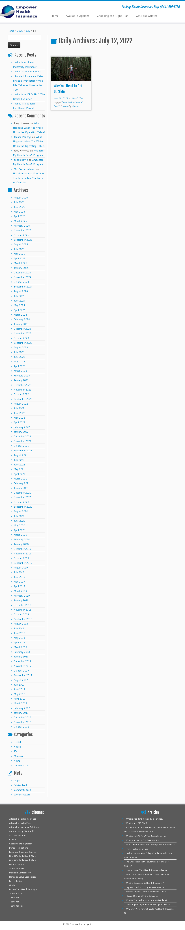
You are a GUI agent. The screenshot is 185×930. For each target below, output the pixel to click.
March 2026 (20, 221)
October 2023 (21, 338)
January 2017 (21, 712)
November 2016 (22, 722)
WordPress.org (22, 794)
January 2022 (21, 431)
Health (17, 746)
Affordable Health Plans (20, 823)
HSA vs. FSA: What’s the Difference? (143, 896)
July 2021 (19, 459)
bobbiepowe (21, 160)
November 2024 (22, 277)
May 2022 (19, 417)
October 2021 (21, 445)
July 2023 (19, 352)
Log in (17, 780)
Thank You (14, 897)
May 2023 (19, 361)
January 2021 (21, 488)
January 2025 (21, 267)
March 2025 (20, 263)
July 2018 (19, 628)
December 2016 (22, 717)
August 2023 (21, 347)
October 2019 (21, 558)
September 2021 (23, 450)
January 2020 (21, 544)
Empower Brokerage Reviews (22, 852)
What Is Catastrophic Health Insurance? (145, 883)
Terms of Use (15, 893)
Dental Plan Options (18, 847)
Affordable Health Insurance (22, 818)
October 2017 (21, 670)
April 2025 (19, 258)
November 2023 (22, 333)
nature (65, 106)
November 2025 (22, 230)
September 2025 (23, 239)
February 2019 (22, 595)
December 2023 (22, 328)
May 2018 (19, 637)
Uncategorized (21, 765)
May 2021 (19, 469)
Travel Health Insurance (137, 849)
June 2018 (19, 633)
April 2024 (19, 310)
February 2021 (22, 483)
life (15, 751)
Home (55, 16)
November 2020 (22, 497)
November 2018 (22, 609)
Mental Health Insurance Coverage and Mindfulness (150, 844)
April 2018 (19, 642)
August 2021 (21, 455)
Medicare (18, 756)
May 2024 (19, 305)
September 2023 (23, 342)
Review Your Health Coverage (23, 889)
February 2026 (22, 225)
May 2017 (19, 694)
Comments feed (22, 789)
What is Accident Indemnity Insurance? (144, 818)
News (17, 760)
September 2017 (23, 675)
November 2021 (22, 441)
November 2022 (22, 389)
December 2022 (22, 385)
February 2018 (22, 652)
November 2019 (22, 553)
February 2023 (22, 375)
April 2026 (19, 216)
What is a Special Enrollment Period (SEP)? (146, 891)
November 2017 (22, 666)
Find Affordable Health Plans (22, 856)
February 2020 (22, 539)
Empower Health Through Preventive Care (145, 887)
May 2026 (19, 211)
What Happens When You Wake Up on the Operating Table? (29, 127)
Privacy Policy (15, 881)
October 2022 (21, 394)
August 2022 (21, 403)
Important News (16, 868)
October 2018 (21, 614)
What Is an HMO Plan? (27, 71)
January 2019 (21, 600)
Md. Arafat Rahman (24, 169)
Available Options (77, 16)
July (28, 31)
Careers (12, 839)
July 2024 (19, 296)
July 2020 (19, 516)
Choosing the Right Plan (112, 16)
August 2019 (21, 567)
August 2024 (21, 291)
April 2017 (19, 698)
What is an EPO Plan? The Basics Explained (146, 836)
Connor (75, 106)
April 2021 (19, 474)
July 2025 (19, 249)
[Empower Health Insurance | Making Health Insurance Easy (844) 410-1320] (21, 12)
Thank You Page (17, 905)
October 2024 (21, 282)
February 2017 (22, 708)
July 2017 (19, 684)
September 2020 (23, 506)
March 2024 (20, 314)
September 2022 (23, 399)
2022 (20, 31)
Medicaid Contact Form (20, 872)
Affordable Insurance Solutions (24, 827)
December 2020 (22, 492)
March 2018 (20, 647)
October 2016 (21, 726)
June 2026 (19, 207)
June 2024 (19, 300)
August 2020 (21, 511)
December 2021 (22, 436)
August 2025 (21, 244)
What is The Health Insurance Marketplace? (146, 900)
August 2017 (21, 680)
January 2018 (21, 656)
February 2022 (22, 427)
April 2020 (19, 530)
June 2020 (19, 520)
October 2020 (21, 502)
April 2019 (19, 586)
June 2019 (19, 577)
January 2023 (21, 380)
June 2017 (19, 689)
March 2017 (20, 703)
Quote (12, 885)
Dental (17, 742)
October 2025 (21, 235)
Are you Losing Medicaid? (21, 831)
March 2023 (20, 371)
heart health (68, 102)
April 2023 (19, 366)
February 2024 (22, 319)
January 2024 (21, 324)
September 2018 (23, 619)
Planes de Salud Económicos (22, 876)
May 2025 (19, 253)
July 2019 (19, 572)
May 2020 (19, 525)
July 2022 (19, 408)
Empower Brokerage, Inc (81, 924)
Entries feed (20, 785)
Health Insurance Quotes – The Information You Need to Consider (28, 178)
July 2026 (19, 202)
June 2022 (19, 413)
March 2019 (20, 591)
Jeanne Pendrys (22, 137)
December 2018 (22, 605)
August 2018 (21, 623)
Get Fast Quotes (147, 16)
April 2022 (19, 422)
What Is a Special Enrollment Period (142, 840)
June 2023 (19, 356)
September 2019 (23, 563)
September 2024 (23, 286)
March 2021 (20, 478)
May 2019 (19, 581)
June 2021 (19, 464)
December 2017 (22, 661)
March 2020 (20, 534)
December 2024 (22, 272)
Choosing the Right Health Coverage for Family (148, 904)
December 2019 (22, 548)
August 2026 (21, 197)
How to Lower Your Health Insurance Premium (147, 870)
